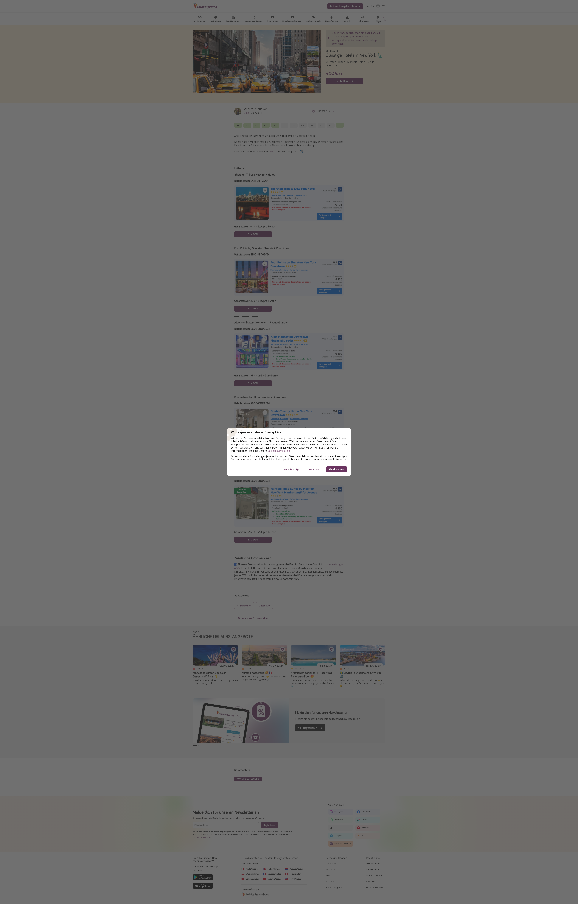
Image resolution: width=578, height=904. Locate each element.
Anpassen (314, 469)
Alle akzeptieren (336, 469)
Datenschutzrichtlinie (278, 451)
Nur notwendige (291, 469)
